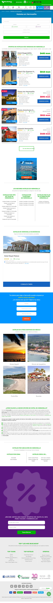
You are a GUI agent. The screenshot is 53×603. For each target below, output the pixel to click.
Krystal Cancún (28, 561)
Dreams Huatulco (46, 555)
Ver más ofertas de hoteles (28, 148)
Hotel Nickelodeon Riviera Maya (29, 558)
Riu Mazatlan (28, 556)
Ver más (24, 65)
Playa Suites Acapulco (46, 561)
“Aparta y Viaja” (36, 425)
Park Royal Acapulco (45, 558)
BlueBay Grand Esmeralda (46, 556)
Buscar (26, 37)
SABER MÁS (26, 318)
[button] (19, 8)
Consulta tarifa (26, 284)
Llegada (14, 24)
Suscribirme (26, 532)
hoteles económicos (37, 424)
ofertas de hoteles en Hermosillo (28, 415)
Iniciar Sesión (37, 2)
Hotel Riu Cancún (29, 559)
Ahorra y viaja (29, 598)
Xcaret (11, 554)
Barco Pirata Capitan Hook (11, 562)
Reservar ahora (44, 57)
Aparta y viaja (23, 598)
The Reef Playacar (46, 560)
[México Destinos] (7, 2)
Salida (38, 24)
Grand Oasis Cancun (28, 554)
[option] (26, 261)
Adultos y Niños (26, 29)
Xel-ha (11, 556)
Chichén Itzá (11, 560)
